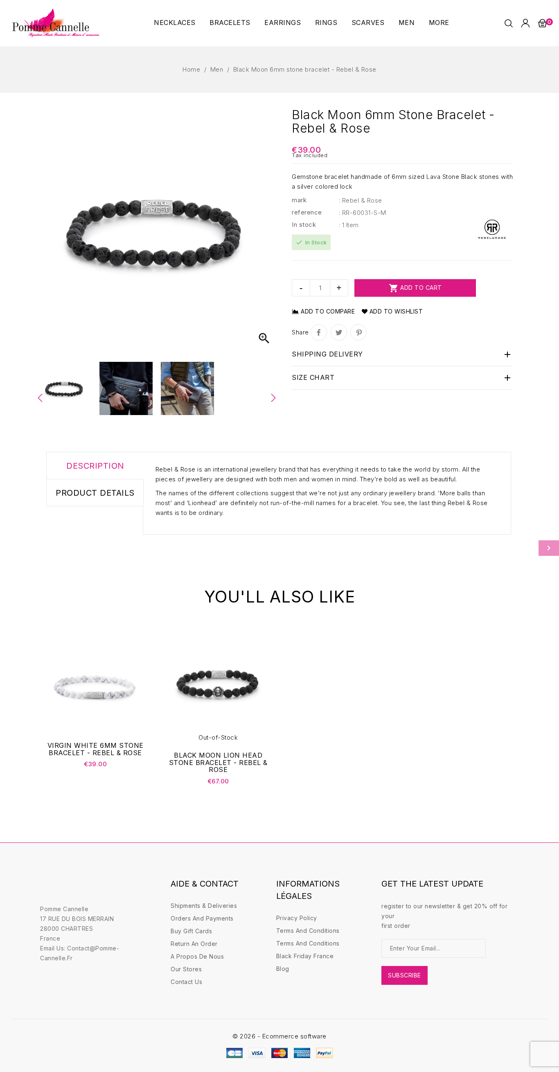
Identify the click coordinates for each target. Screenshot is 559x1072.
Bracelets (230, 22)
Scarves (368, 22)
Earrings (282, 22)
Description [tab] (95, 466)
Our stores (186, 969)
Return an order (194, 943)
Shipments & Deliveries (204, 905)
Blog (282, 968)
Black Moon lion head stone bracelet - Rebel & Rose (218, 763)
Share (319, 332)
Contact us (186, 981)
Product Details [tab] (95, 493)
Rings (326, 22)
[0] (542, 22)
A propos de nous (197, 956)
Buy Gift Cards (191, 931)
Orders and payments (202, 918)
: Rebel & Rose (360, 200)
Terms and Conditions (308, 930)
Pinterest (358, 332)
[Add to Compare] (139, 684)
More (439, 22)
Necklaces (175, 22)
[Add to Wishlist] (139, 667)
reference (307, 212)
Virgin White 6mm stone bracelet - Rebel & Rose (95, 749)
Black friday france (305, 955)
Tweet (339, 332)
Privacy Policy (296, 917)
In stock (304, 224)
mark (299, 200)
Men (407, 22)
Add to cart (415, 288)
